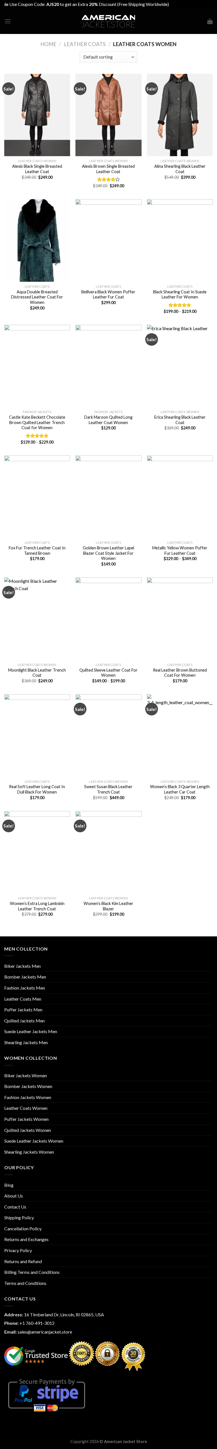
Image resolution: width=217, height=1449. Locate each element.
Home (48, 44)
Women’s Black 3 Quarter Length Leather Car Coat (180, 789)
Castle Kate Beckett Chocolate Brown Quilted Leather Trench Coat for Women (37, 422)
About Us (13, 1195)
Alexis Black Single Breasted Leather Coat (37, 169)
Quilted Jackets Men (24, 1020)
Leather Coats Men (22, 998)
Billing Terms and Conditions (32, 1272)
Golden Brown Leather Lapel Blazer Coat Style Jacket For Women (108, 553)
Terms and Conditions (25, 1283)
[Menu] (7, 21)
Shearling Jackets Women (29, 1152)
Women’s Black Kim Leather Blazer (108, 906)
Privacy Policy (18, 1250)
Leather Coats (85, 44)
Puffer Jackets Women (26, 1119)
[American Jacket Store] (108, 21)
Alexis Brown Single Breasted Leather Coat (108, 169)
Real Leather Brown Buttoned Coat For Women (180, 673)
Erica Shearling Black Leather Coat (180, 420)
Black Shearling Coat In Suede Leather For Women (180, 294)
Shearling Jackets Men (26, 1042)
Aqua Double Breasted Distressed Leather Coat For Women (37, 297)
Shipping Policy (19, 1217)
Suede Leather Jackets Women (33, 1140)
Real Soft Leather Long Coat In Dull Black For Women (37, 789)
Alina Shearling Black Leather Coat (180, 169)
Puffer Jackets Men (23, 1009)
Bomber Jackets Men (25, 976)
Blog (9, 1185)
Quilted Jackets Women (27, 1130)
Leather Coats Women (25, 1108)
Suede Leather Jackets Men (30, 1031)
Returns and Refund (23, 1261)
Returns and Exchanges (26, 1239)
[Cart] (210, 21)
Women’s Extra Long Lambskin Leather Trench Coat (37, 906)
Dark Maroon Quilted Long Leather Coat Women (108, 420)
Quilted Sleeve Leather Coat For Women (108, 673)
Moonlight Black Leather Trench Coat (37, 673)
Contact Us (15, 1206)
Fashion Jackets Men (24, 987)
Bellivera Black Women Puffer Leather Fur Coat (108, 294)
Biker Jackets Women (25, 1075)
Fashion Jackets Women (27, 1097)
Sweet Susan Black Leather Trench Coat (108, 789)
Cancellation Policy (23, 1228)
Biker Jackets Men (22, 966)
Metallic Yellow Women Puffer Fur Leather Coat (179, 550)
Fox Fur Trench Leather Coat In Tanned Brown (37, 550)
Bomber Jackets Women (28, 1086)
